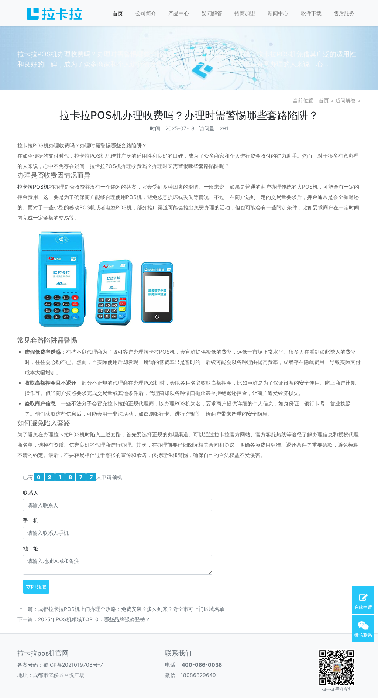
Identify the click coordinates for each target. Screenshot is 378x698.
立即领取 (36, 587)
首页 (118, 13)
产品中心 (178, 13)
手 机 (30, 520)
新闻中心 (278, 13)
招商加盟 (244, 13)
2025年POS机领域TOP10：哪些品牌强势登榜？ (94, 619)
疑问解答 (212, 13)
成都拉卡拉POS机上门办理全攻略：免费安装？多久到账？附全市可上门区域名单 (131, 609)
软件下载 (311, 13)
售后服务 (344, 13)
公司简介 (145, 13)
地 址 (30, 548)
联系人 (30, 492)
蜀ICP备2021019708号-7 (73, 664)
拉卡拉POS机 (33, 186)
